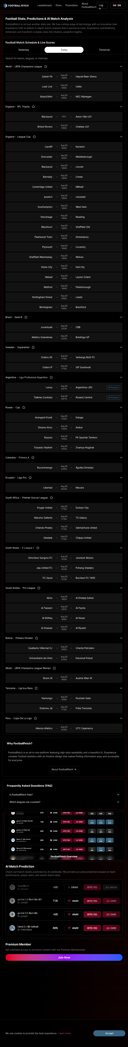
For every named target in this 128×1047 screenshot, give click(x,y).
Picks (59, 5)
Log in (101, 6)
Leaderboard (45, 5)
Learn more (64, 1033)
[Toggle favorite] (45, 66)
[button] (64, 836)
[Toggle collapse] (121, 66)
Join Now (64, 957)
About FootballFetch (89, 5)
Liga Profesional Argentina (33, 377)
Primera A (24, 457)
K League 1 (28, 547)
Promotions (72, 5)
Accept (109, 1033)
